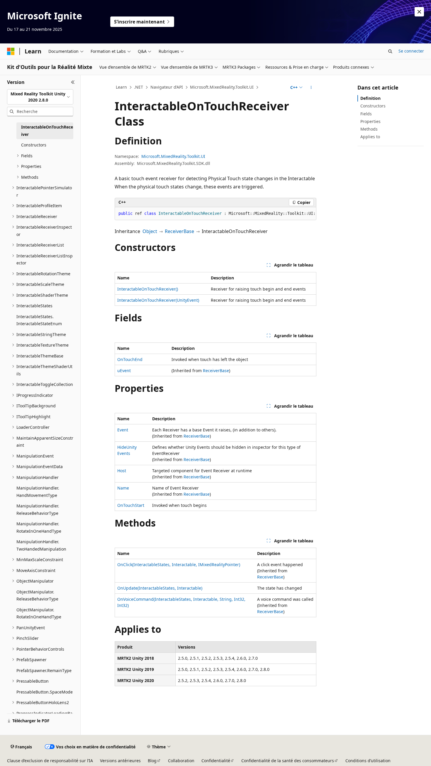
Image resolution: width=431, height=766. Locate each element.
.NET (138, 87)
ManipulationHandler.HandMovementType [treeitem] (37, 491)
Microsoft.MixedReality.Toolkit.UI (222, 87)
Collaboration (181, 760)
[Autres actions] (311, 87)
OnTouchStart (130, 505)
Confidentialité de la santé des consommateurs (287, 760)
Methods (369, 129)
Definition (370, 98)
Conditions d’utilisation (368, 760)
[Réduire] (73, 82)
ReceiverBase (179, 231)
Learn (121, 87)
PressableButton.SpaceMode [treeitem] (44, 692)
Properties (370, 121)
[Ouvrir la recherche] (390, 51)
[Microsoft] (11, 51)
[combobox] (40, 97)
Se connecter (411, 51)
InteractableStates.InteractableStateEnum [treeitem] (39, 320)
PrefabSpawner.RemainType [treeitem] (44, 670)
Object (149, 231)
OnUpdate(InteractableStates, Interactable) (159, 588)
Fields (366, 114)
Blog (152, 760)
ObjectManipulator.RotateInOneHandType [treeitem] (38, 613)
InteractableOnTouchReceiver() (147, 289)
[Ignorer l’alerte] (419, 11)
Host (121, 470)
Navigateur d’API (166, 87)
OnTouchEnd (129, 359)
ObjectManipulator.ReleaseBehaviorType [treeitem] (37, 595)
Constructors (373, 106)
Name (123, 488)
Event (122, 430)
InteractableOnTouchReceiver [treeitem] (47, 130)
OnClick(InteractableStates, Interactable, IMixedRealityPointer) (178, 564)
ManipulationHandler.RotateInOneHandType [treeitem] (38, 527)
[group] (215, 213)
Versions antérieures (120, 760)
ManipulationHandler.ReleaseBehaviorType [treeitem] (37, 509)
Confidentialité (215, 760)
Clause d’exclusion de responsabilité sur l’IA (50, 760)
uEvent (124, 370)
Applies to (370, 136)
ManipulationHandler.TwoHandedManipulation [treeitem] (41, 545)
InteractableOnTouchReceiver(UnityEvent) (158, 300)
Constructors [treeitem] (33, 145)
